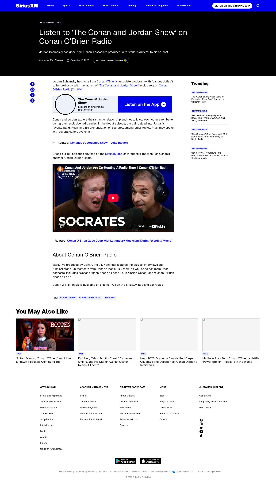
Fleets (43, 443)
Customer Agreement (85, 471)
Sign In (83, 395)
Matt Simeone (56, 60)
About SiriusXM (127, 395)
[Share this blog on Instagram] (32, 89)
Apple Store (150, 461)
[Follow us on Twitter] (202, 428)
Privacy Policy (104, 471)
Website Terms (65, 471)
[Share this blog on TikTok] (32, 100)
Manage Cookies (214, 471)
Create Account (88, 401)
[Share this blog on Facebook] (32, 84)
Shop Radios (46, 419)
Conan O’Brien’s (107, 81)
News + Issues (110, 5)
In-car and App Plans (51, 395)
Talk (59, 23)
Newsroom (125, 407)
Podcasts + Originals (157, 5)
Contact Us (205, 395)
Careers (124, 425)
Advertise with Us (129, 419)
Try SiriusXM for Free (50, 401)
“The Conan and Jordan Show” (118, 85)
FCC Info (200, 471)
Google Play (125, 461)
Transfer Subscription (91, 413)
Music (50, 5)
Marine (43, 431)
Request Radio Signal (91, 419)
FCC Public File (186, 471)
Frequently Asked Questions (213, 401)
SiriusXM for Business (51, 448)
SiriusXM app (114, 154)
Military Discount (48, 407)
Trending (132, 5)
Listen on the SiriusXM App (232, 5)
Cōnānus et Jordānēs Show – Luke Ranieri (99, 142)
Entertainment (86, 5)
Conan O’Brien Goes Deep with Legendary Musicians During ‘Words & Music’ (119, 240)
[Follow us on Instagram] (202, 424)
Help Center (205, 407)
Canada (164, 419)
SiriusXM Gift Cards (169, 413)
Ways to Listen (167, 401)
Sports (66, 5)
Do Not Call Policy (139, 471)
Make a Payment (88, 407)
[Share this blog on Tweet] (32, 95)
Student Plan (47, 413)
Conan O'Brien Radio (90, 297)
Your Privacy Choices (160, 471)
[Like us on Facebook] (202, 420)
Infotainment (46, 425)
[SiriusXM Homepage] (27, 6)
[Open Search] (258, 6)
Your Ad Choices (121, 471)
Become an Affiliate (130, 413)
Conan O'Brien (67, 297)
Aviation (44, 437)
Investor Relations (129, 401)
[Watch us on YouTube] (202, 432)
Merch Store (166, 407)
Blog (162, 395)
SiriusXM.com (184, 5)
